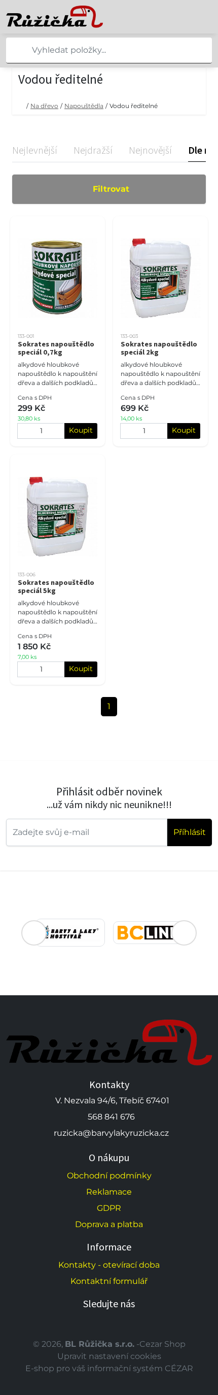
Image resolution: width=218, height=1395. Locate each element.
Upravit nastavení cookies (109, 1356)
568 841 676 (111, 1117)
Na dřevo (44, 106)
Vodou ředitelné (134, 106)
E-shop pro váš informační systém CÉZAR (109, 1368)
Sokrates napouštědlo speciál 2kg (159, 348)
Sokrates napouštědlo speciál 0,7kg (56, 348)
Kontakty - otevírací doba (109, 1265)
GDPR (109, 1208)
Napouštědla (83, 106)
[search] (14, 50)
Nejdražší (93, 150)
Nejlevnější (34, 150)
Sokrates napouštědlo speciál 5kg (56, 586)
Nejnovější (150, 150)
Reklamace (109, 1192)
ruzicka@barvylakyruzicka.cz (111, 1133)
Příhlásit (189, 832)
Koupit (81, 430)
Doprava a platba (109, 1224)
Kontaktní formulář (109, 1281)
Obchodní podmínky (109, 1175)
